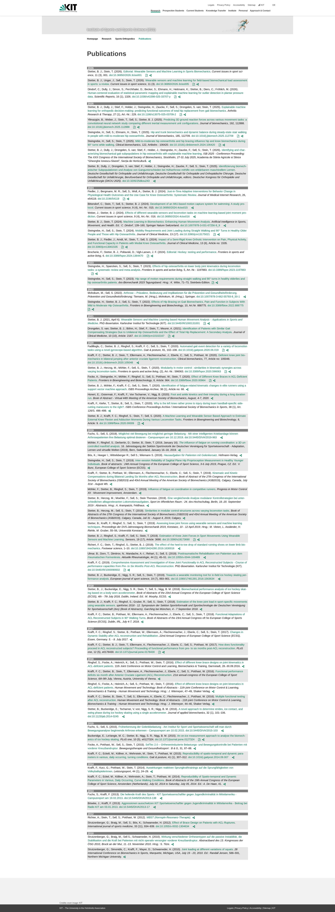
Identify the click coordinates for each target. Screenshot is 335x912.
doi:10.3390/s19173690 (176, 539)
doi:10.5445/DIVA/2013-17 (134, 806)
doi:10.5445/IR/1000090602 (104, 569)
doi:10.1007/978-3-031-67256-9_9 (200, 225)
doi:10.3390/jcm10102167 (149, 335)
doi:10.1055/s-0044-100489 (184, 557)
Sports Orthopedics (125, 39)
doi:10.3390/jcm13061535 (103, 246)
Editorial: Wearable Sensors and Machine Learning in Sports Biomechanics (166, 71)
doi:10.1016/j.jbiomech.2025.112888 (109, 126)
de (273, 5)
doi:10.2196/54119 (108, 198)
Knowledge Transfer (216, 11)
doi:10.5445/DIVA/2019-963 (201, 437)
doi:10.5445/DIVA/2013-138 (140, 798)
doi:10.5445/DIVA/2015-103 (202, 730)
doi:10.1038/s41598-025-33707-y (151, 96)
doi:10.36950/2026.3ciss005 (172, 84)
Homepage (92, 39)
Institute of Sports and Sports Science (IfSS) (121, 29)
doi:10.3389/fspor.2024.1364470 (124, 255)
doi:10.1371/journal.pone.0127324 (174, 739)
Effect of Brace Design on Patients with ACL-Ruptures (203, 822)
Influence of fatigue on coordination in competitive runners (181, 489)
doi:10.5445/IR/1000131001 (184, 323)
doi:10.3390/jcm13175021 (195, 234)
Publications (145, 39)
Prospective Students (173, 11)
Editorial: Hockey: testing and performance (191, 252)
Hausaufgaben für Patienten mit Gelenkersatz (190, 455)
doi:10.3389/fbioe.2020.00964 (188, 380)
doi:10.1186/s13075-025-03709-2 (157, 114)
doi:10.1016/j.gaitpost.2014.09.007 (208, 757)
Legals (211, 5)
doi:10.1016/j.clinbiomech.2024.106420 (192, 144)
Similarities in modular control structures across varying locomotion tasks (187, 510)
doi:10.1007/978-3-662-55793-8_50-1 (218, 296)
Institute (232, 11)
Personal (243, 11)
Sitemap (251, 5)
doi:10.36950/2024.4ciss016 (173, 216)
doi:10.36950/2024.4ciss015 (171, 207)
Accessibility (239, 5)
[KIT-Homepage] (68, 8)
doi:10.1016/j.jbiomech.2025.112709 (212, 135)
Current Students (195, 11)
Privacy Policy (223, 5)
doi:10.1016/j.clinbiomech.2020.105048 (110, 362)
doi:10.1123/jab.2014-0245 (103, 716)
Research (155, 11)
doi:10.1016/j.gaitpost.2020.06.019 (198, 349)
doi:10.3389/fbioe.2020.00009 (116, 423)
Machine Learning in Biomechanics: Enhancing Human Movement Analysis (166, 221)
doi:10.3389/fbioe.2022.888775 (226, 305)
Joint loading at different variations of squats (207, 849)
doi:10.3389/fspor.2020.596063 (203, 371)
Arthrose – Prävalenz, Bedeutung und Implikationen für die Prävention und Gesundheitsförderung (180, 292)
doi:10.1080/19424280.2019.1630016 (152, 548)
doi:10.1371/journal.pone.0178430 (135, 652)
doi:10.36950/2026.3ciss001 (125, 75)
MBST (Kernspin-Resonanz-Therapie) (168, 817)
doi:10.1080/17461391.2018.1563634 (192, 578)
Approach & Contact (260, 11)
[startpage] (274, 10)
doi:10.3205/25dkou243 (136, 180)
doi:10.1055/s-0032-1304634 (172, 826)
